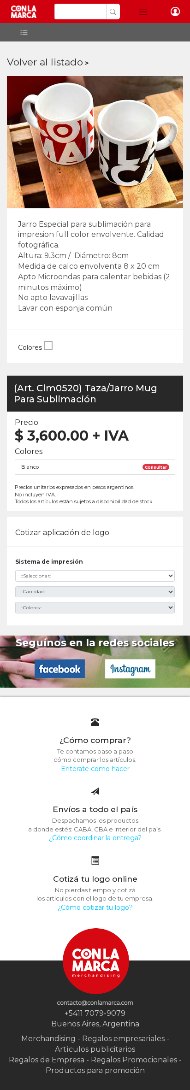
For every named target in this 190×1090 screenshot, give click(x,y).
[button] (143, 11)
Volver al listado (45, 62)
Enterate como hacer (95, 769)
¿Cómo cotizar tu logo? (95, 907)
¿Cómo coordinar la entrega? (95, 838)
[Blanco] (48, 347)
